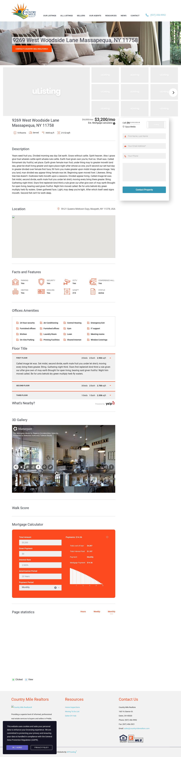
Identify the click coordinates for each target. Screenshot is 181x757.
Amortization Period (28, 571)
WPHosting (72, 751)
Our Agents (95, 16)
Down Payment (26, 548)
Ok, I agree (17, 748)
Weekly (97, 611)
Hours (83, 611)
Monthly (111, 611)
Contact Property (144, 189)
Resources (74, 699)
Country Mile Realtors (30, 699)
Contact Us (128, 699)
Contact (135, 16)
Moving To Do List (72, 711)
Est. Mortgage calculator (100, 122)
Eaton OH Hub (70, 716)
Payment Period (26, 582)
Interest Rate (25, 560)
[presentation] (173, 92)
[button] (63, 234)
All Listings (66, 16)
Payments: (87, 536)
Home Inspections (72, 707)
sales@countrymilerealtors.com (136, 728)
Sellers (81, 16)
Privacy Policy (42, 748)
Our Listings (49, 16)
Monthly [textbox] (39, 587)
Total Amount (25, 537)
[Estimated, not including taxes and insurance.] (107, 537)
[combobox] (40, 588)
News (123, 16)
